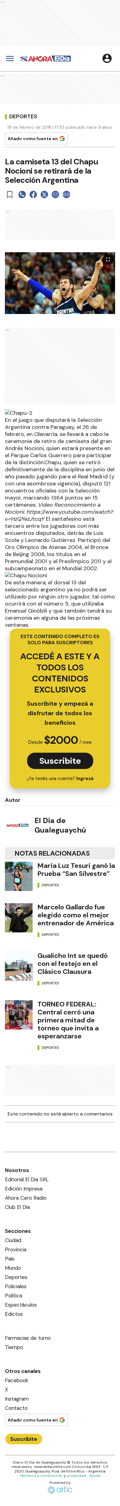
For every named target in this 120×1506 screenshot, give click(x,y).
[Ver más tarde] (10, 194)
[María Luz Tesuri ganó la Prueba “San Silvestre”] (19, 876)
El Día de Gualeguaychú (60, 825)
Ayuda (94, 1475)
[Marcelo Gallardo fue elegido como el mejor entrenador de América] (19, 917)
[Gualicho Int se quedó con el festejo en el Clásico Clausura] (19, 966)
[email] (55, 194)
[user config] (107, 58)
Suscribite (60, 761)
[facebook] (33, 194)
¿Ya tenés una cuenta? (60, 778)
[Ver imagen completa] (108, 259)
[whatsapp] (22, 194)
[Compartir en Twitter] (44, 194)
